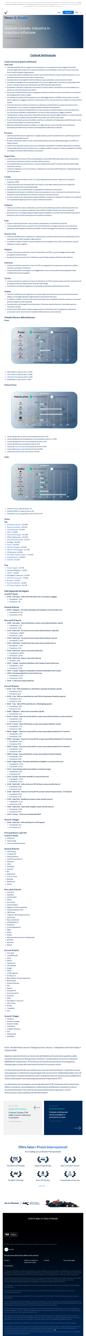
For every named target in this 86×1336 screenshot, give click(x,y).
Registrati (68, 12)
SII (55, 1330)
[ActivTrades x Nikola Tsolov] (43, 1203)
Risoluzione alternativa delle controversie (21, 1255)
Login (59, 12)
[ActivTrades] (6, 12)
